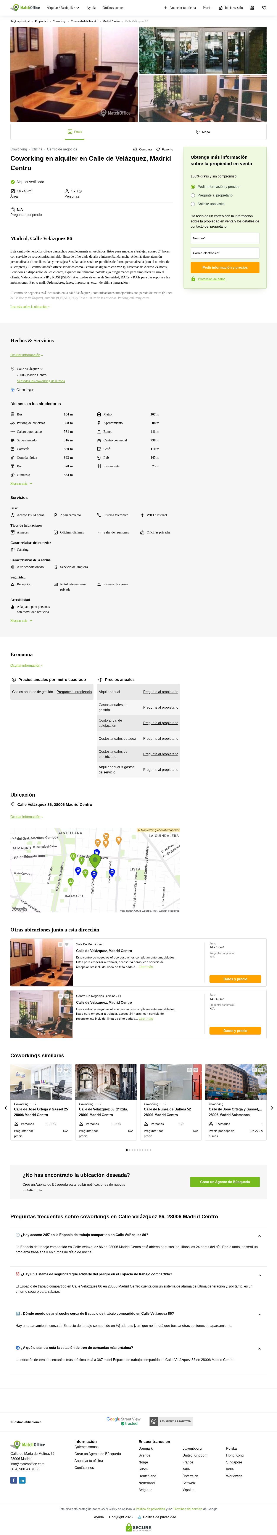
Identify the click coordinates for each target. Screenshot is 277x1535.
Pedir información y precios (218, 186)
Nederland (146, 1483)
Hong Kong (235, 1455)
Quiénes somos (113, 8)
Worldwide (234, 1476)
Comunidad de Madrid (84, 21)
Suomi (143, 1469)
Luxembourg (192, 1448)
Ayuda (91, 8)
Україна (188, 1490)
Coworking (59, 21)
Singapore (234, 1462)
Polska (231, 1448)
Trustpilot (190, 297)
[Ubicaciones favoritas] (264, 7)
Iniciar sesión (234, 8)
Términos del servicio (187, 1509)
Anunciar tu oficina (182, 8)
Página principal (20, 21)
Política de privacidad (150, 1509)
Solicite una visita (211, 204)
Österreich (190, 1476)
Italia (186, 1469)
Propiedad (41, 21)
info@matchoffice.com (27, 1464)
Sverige (144, 1455)
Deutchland (147, 1476)
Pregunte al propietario (215, 195)
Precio (207, 8)
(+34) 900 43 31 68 (24, 1469)
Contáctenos (84, 1468)
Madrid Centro (111, 21)
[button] (59, 944)
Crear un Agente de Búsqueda (97, 1454)
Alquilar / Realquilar (61, 8)
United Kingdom (194, 1455)
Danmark (145, 1448)
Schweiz (189, 1483)
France (187, 1462)
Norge (143, 1462)
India (230, 1469)
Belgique (145, 1490)
